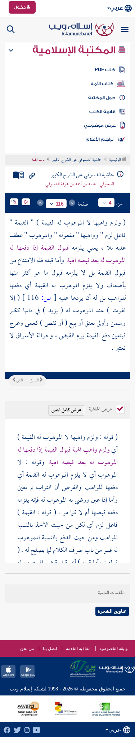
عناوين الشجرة (112, 611)
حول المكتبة (101, 97)
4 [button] (110, 203)
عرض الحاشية (101, 408)
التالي (19, 380)
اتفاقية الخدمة (78, 648)
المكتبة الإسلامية (75, 50)
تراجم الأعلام (99, 139)
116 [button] (60, 204)
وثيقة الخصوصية (113, 648)
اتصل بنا (50, 648)
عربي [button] (116, 8)
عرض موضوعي (100, 125)
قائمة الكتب (102, 111)
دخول (20, 7)
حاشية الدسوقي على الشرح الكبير (77, 160)
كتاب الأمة (102, 83)
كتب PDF (105, 69)
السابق (35, 380)
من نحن (27, 648)
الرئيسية (115, 160)
